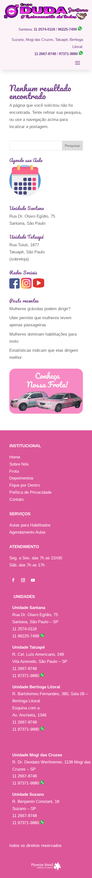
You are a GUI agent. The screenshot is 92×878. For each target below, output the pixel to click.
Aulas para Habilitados (30, 525)
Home (14, 457)
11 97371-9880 (26, 675)
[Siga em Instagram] (23, 580)
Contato (16, 499)
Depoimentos (21, 478)
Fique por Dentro (24, 485)
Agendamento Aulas (27, 532)
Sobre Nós (19, 464)
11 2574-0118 (44, 29)
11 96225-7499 (26, 636)
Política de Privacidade (30, 492)
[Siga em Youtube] (33, 580)
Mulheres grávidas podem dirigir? (39, 308)
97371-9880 (69, 54)
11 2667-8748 (45, 54)
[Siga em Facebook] (13, 580)
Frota (14, 471)
